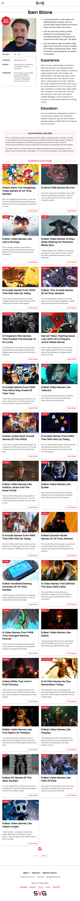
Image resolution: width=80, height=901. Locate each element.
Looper (48, 887)
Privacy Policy (50, 873)
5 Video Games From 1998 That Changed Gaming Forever (17, 635)
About (26, 873)
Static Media (29, 877)
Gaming (5, 165)
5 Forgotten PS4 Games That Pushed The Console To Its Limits (19, 339)
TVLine (40, 887)
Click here (39, 151)
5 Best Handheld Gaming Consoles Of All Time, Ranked (17, 586)
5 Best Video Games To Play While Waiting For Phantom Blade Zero (58, 242)
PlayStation (46, 165)
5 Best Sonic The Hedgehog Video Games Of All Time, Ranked (18, 190)
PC (4, 755)
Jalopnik (32, 887)
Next (43, 856)
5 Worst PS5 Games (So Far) (58, 187)
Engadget (23, 887)
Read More (32, 211)
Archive (36, 873)
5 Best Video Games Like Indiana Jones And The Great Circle (17, 487)
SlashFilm (56, 887)
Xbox (44, 561)
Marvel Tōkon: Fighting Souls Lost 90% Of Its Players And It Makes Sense (58, 339)
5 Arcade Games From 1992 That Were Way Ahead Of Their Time (18, 390)
